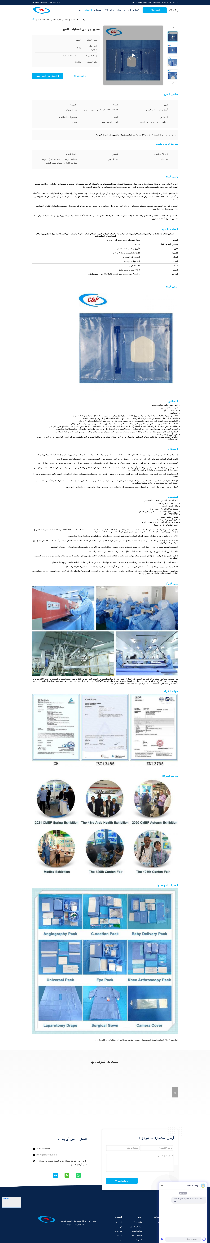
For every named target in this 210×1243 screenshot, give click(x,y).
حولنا (119, 10)
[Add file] (204, 1239)
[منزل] (42, 10)
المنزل (79, 10)
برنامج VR (109, 10)
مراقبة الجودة (137, 1231)
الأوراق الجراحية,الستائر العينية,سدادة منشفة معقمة (149, 1040)
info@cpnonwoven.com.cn (46, 1155)
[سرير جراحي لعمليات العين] (133, 55)
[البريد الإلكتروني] (58, 1177)
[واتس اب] (81, 1177)
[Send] (162, 1239)
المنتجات (88, 10)
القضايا (159, 1222)
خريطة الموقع (137, 1235)
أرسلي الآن (123, 1181)
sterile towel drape (101, 1040)
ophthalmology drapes (119, 1040)
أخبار (159, 1227)
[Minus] (162, 1185)
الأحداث (136, 10)
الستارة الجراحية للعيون (58, 19)
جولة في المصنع (136, 1227)
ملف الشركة (137, 1222)
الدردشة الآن (155, 10)
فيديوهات (98, 10)
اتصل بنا (127, 10)
